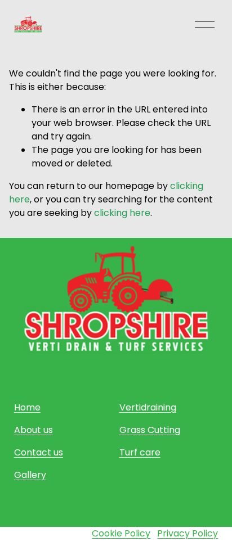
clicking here (122, 212)
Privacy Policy (187, 533)
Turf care (139, 452)
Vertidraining (147, 407)
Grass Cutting (149, 429)
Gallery (30, 474)
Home (27, 407)
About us (33, 429)
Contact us (38, 452)
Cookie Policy (121, 533)
